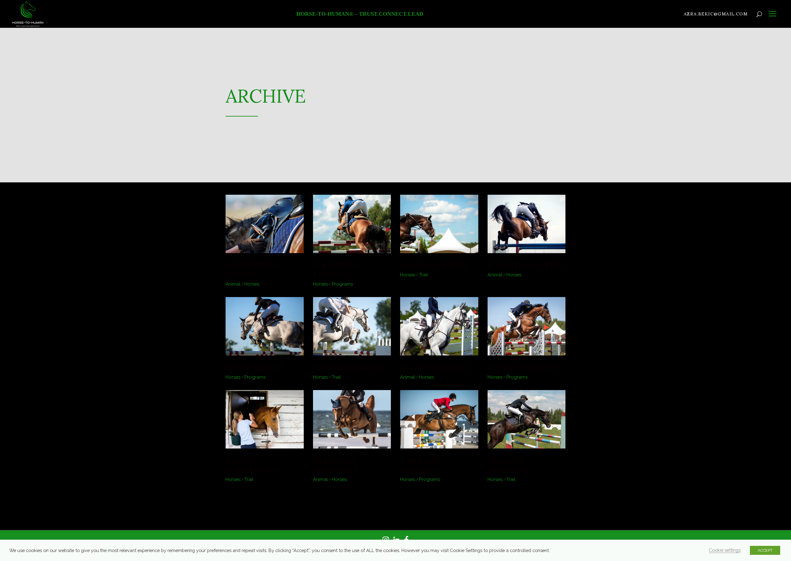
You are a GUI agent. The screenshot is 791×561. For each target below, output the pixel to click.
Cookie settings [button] (725, 550)
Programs (342, 284)
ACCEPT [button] (765, 550)
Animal (233, 284)
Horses (251, 284)
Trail (423, 275)
